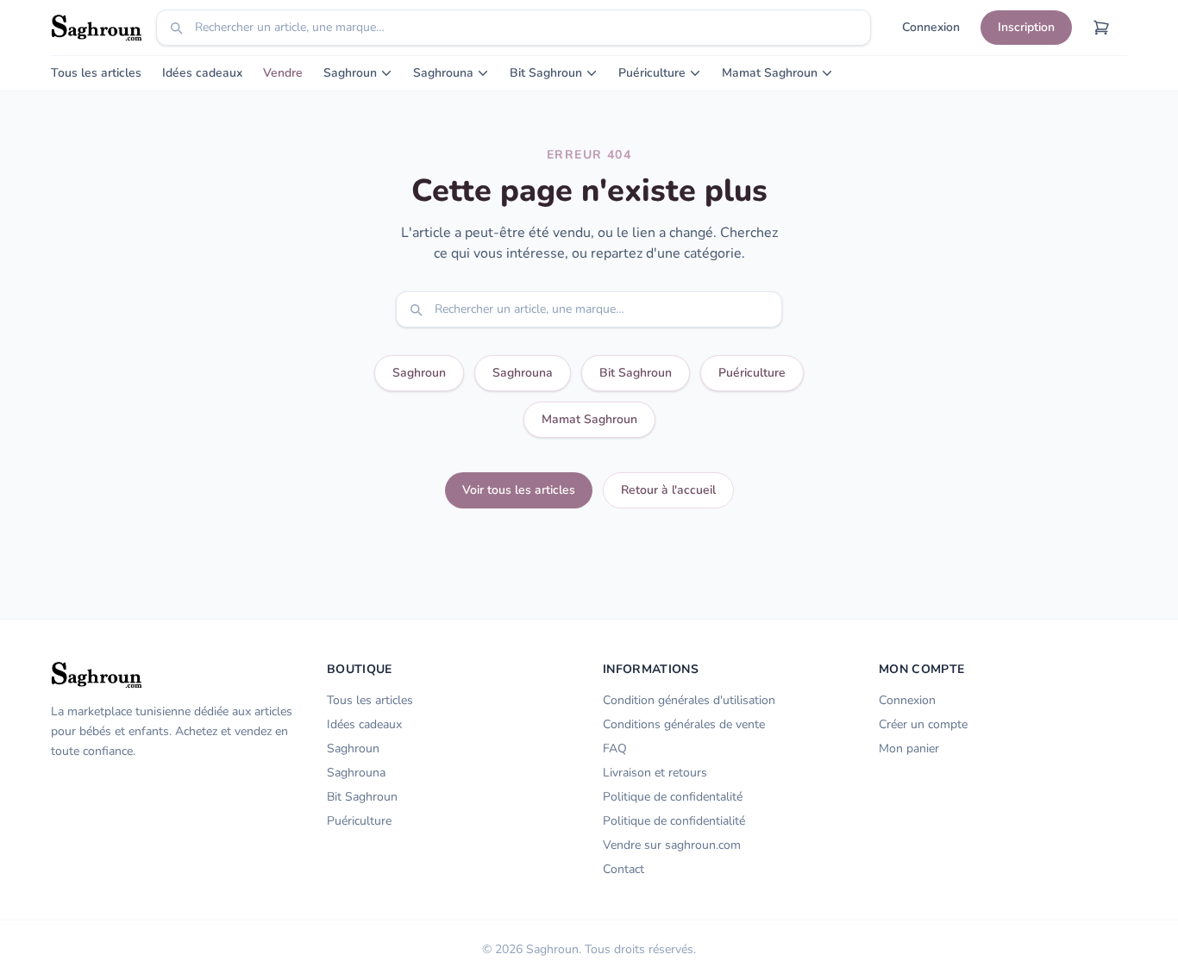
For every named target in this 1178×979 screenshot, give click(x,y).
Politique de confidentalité (673, 797)
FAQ (615, 748)
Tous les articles (96, 73)
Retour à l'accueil (668, 490)
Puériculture (652, 73)
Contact (623, 869)
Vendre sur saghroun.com (672, 845)
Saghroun (350, 73)
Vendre (283, 73)
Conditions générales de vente (684, 724)
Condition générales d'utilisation (689, 700)
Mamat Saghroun (770, 73)
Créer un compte (923, 724)
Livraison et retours (655, 772)
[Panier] (1101, 27)
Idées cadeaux (202, 73)
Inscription (1026, 27)
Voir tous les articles (518, 490)
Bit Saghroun (546, 73)
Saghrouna (443, 73)
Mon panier (909, 748)
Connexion (931, 27)
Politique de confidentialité (674, 821)
